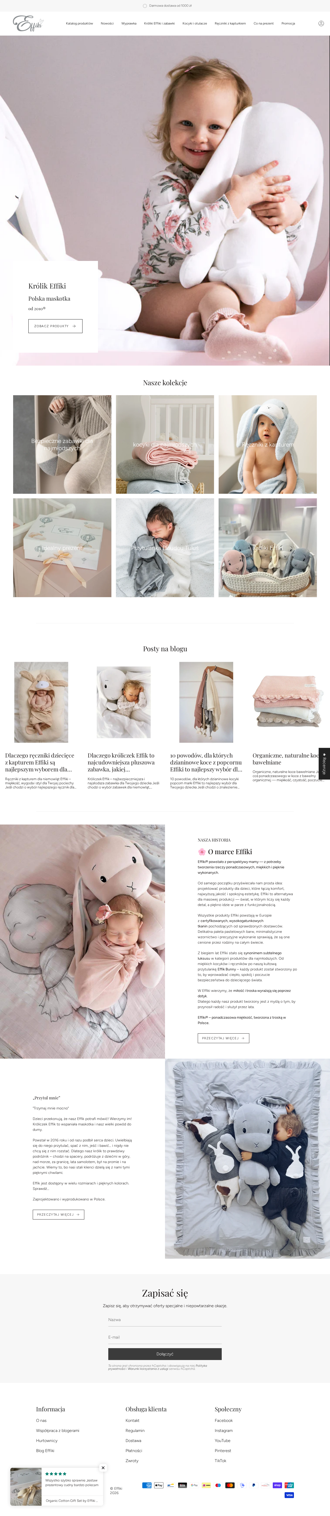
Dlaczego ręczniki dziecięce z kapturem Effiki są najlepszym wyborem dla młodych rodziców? (39, 762)
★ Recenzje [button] (324, 764)
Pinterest (223, 1450)
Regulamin (135, 1430)
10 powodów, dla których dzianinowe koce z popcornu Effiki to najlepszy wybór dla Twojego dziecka (206, 762)
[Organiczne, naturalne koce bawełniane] (289, 702)
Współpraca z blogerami (57, 1430)
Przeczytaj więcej (220, 1038)
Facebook (224, 1420)
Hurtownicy (46, 1440)
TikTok (220, 1460)
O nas (41, 1420)
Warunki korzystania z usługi (148, 1369)
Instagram (224, 1430)
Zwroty (132, 1460)
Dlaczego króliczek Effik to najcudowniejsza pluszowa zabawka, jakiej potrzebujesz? (121, 762)
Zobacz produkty (51, 326)
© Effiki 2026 (116, 1490)
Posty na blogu (165, 648)
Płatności (134, 1450)
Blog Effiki (45, 1450)
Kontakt (132, 1420)
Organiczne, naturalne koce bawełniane (287, 759)
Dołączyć (165, 1354)
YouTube (222, 1440)
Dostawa (133, 1440)
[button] (79, 23)
